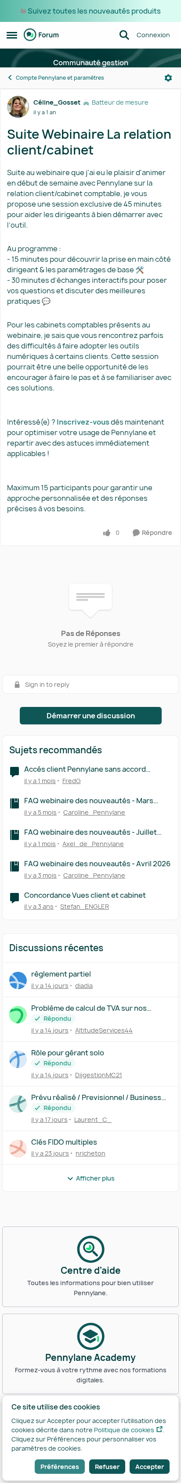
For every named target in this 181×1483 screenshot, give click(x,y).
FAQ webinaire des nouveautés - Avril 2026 (97, 863)
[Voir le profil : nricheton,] (18, 1148)
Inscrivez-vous (83, 422)
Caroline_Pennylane (94, 812)
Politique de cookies (124, 1430)
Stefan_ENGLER (84, 906)
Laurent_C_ (93, 1119)
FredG (71, 781)
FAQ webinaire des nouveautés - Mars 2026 (88, 800)
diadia (84, 985)
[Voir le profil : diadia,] (18, 980)
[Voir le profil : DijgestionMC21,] (18, 1059)
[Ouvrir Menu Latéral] (12, 35)
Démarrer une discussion (91, 715)
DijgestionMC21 (98, 1075)
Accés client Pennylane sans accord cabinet (85, 769)
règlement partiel (61, 974)
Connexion (153, 35)
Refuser (107, 1466)
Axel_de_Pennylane (93, 844)
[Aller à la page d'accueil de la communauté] (41, 35)
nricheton (90, 1153)
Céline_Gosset (56, 102)
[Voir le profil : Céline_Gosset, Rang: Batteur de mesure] (18, 107)
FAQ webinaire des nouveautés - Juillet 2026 (90, 832)
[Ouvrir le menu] (168, 78)
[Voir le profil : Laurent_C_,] (18, 1104)
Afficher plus (95, 1178)
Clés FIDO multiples (64, 1142)
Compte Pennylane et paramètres (60, 77)
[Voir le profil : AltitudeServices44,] (18, 1014)
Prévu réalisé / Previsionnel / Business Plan (96, 1097)
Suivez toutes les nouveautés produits (94, 11)
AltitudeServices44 (104, 1030)
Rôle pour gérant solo (67, 1053)
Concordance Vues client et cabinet (85, 895)
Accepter (149, 1466)
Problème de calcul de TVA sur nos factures (89, 1008)
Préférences (59, 1466)
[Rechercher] (124, 35)
